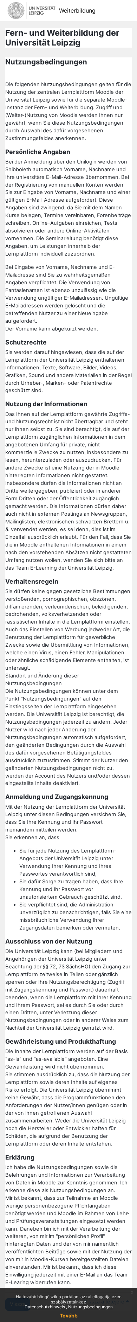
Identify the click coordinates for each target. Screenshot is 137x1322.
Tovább (69, 1315)
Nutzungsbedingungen (90, 1306)
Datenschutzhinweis (45, 1306)
